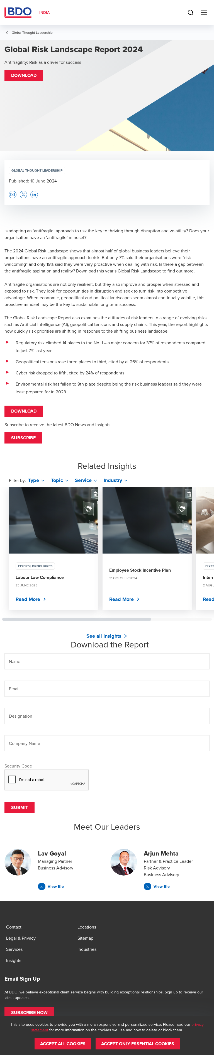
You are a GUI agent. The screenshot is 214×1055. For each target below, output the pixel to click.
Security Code (18, 766)
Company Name (24, 743)
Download (24, 411)
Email (14, 688)
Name (14, 661)
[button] (23, 75)
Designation (20, 716)
